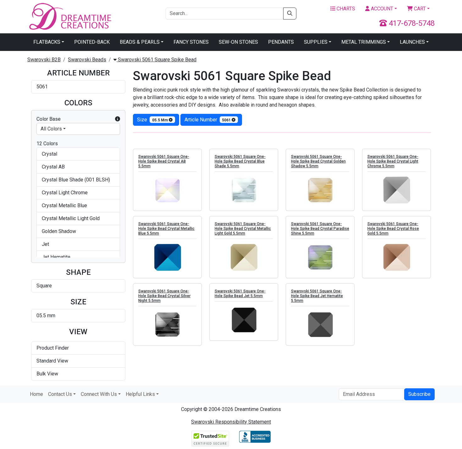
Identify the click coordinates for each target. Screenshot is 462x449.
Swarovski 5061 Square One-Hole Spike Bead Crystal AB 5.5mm (163, 161)
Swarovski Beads (87, 60)
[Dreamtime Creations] (69, 16)
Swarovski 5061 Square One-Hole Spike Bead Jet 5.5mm (240, 293)
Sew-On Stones (238, 42)
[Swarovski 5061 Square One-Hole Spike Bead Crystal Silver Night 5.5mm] (167, 324)
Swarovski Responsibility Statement (231, 422)
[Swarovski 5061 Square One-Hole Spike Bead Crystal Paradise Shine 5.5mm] (320, 257)
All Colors (51, 129)
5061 (42, 87)
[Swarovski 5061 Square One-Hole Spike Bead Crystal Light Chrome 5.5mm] (396, 190)
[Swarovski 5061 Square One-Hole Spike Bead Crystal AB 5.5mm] (167, 190)
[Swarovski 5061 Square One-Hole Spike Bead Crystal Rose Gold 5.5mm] (396, 257)
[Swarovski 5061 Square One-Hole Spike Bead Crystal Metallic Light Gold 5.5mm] (244, 257)
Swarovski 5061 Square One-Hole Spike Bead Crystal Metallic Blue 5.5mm (166, 229)
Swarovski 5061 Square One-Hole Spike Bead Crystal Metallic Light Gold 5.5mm (243, 229)
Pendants (281, 42)
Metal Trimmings (363, 42)
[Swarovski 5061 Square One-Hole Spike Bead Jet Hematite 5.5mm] (320, 324)
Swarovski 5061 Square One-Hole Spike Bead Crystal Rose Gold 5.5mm (393, 229)
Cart (419, 9)
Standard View (52, 361)
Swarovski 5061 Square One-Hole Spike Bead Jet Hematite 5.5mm (317, 296)
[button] (117, 119)
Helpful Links (140, 394)
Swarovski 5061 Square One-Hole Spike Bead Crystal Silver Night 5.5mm (164, 296)
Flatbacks (46, 42)
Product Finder (52, 348)
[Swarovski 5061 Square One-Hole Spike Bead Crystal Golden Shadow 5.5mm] (320, 190)
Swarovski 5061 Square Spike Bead (156, 60)
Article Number (208, 120)
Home (36, 394)
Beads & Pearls (140, 42)
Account (381, 9)
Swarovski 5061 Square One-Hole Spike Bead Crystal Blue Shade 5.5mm (240, 161)
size (153, 120)
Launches (412, 42)
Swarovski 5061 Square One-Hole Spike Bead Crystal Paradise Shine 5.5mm (320, 229)
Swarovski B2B (44, 60)
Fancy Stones (191, 42)
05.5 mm (45, 316)
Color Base (48, 119)
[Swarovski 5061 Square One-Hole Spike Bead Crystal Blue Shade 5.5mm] (244, 190)
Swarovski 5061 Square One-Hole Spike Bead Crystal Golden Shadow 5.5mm (318, 161)
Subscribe (419, 394)
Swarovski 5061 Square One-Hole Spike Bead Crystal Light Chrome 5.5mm (392, 161)
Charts (345, 9)
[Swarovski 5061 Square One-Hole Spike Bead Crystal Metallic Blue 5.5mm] (167, 257)
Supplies (315, 42)
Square (44, 286)
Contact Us (60, 394)
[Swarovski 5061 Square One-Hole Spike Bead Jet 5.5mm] (244, 319)
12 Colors (47, 144)
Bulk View (47, 374)
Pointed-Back (92, 42)
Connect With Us (99, 394)
